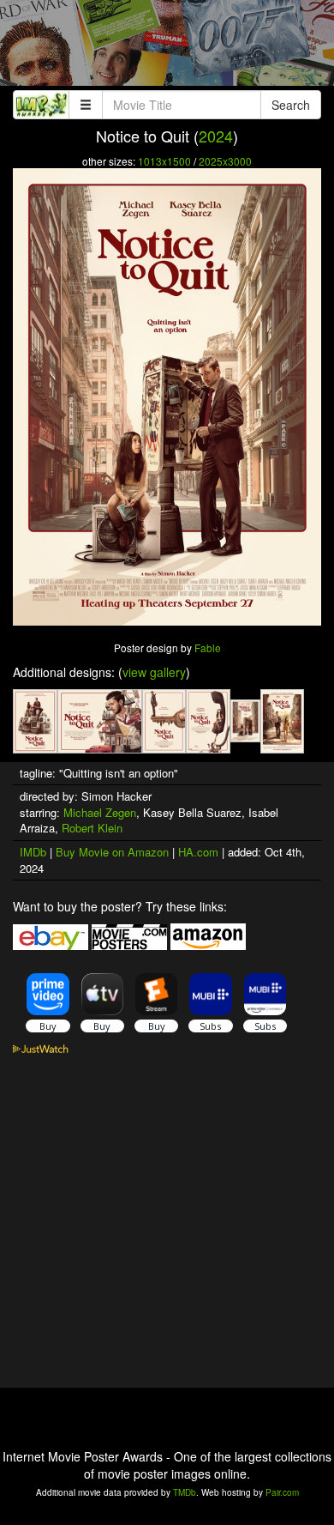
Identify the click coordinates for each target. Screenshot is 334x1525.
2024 (216, 135)
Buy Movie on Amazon (112, 852)
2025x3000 (225, 161)
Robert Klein (92, 828)
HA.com (198, 852)
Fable (207, 647)
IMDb (33, 852)
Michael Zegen (99, 812)
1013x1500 (164, 161)
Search (290, 104)
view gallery (154, 672)
